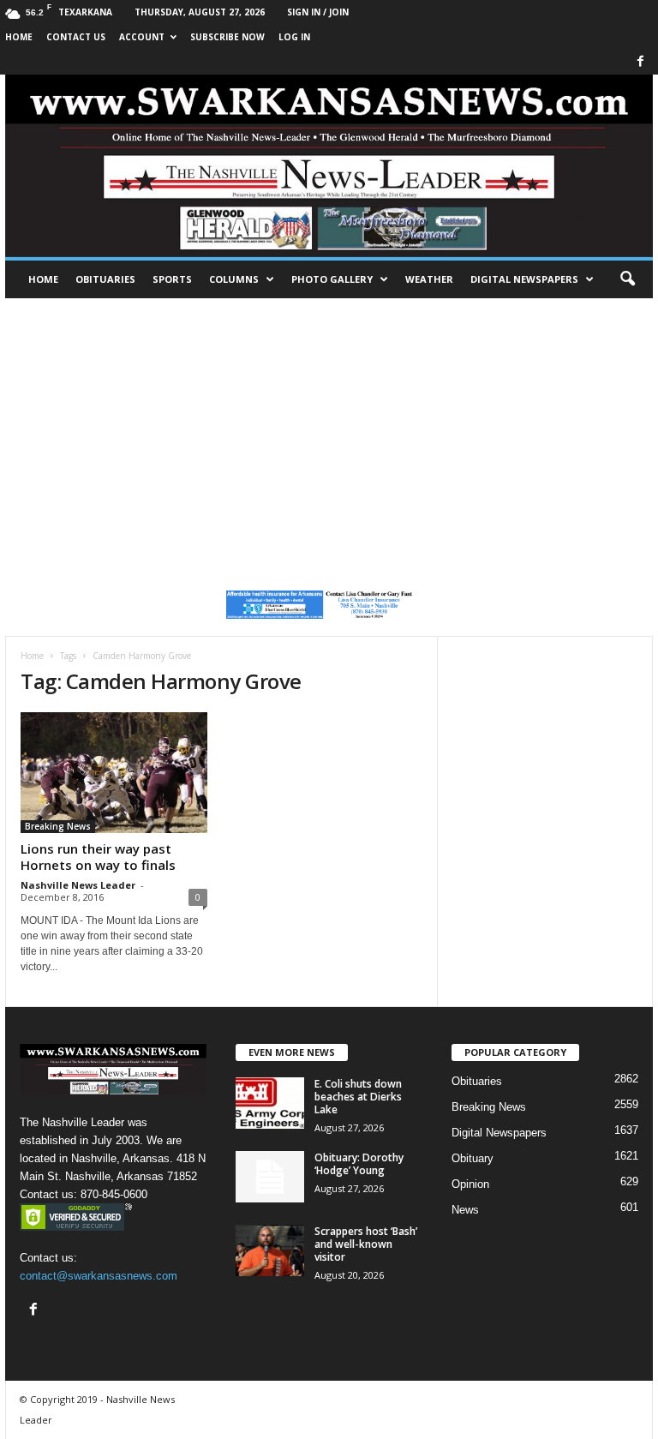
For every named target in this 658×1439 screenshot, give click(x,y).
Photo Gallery (332, 279)
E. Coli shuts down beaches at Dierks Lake (358, 1096)
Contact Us (75, 37)
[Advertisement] (329, 427)
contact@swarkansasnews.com (98, 1275)
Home (43, 279)
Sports (172, 279)
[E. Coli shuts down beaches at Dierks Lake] (270, 1103)
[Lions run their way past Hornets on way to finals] (114, 772)
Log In (294, 37)
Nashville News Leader (78, 884)
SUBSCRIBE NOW (227, 37)
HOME (19, 37)
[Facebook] (640, 62)
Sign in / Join (318, 12)
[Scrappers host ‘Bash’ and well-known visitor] (270, 1250)
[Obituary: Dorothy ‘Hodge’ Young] (270, 1176)
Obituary (473, 1158)
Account (141, 37)
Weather (429, 279)
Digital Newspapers (524, 279)
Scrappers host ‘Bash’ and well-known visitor (365, 1244)
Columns (234, 279)
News (465, 1209)
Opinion (470, 1184)
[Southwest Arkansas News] (329, 166)
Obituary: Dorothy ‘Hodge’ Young (359, 1164)
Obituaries (105, 279)
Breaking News (58, 826)
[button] (627, 279)
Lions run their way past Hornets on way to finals (98, 856)
